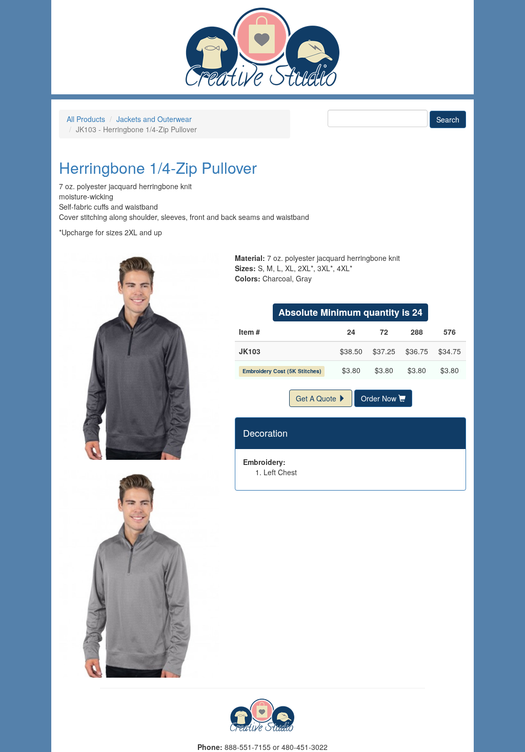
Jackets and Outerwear (154, 119)
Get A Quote (317, 398)
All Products (86, 119)
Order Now (379, 398)
